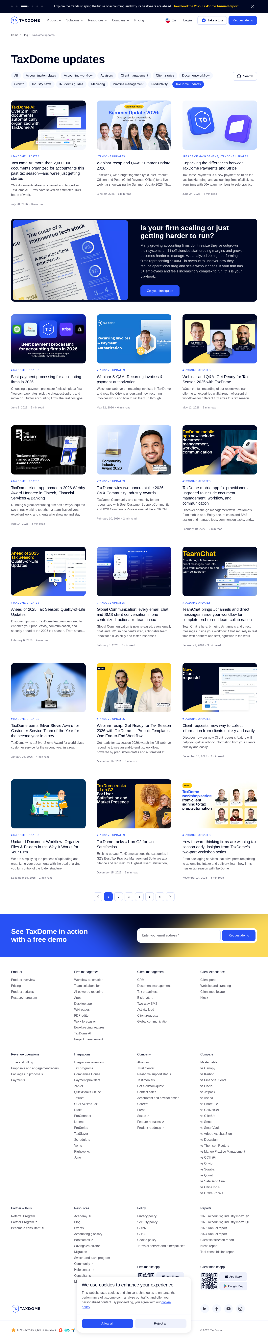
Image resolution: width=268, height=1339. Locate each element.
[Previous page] (98, 896)
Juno (77, 1157)
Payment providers (87, 1080)
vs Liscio (206, 1086)
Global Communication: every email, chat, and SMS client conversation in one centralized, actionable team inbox (133, 614)
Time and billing (22, 1062)
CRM (141, 979)
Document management (154, 985)
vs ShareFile (209, 1104)
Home (15, 34)
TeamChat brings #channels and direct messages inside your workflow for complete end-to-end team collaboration (217, 614)
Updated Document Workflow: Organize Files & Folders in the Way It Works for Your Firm (46, 847)
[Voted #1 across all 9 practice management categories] (12, 6)
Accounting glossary (88, 1234)
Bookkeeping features (89, 1027)
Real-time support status (154, 1074)
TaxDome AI (82, 1033)
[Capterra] (73, 1330)
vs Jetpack (207, 1092)
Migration (80, 1252)
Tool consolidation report (217, 1252)
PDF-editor (81, 1015)
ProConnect (82, 1116)
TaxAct (79, 1098)
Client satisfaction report (217, 1240)
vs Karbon (207, 1074)
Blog (25, 34)
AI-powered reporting (88, 991)
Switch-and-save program (92, 1257)
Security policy (147, 1222)
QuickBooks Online (87, 1092)
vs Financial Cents (213, 1080)
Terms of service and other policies (161, 1246)
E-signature (145, 997)
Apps (78, 997)
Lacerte (79, 1121)
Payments (18, 1080)
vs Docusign (209, 1139)
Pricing (139, 20)
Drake (78, 1110)
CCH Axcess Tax (86, 1104)
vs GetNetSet (209, 1110)
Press (141, 1110)
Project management (88, 1039)
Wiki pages (82, 1009)
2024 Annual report (213, 1234)
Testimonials (146, 1080)
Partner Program (22, 1222)
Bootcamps (82, 1240)
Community (82, 1263)
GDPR (142, 1228)
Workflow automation (88, 979)
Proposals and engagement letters (35, 1068)
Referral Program (23, 1216)
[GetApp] (67, 1330)
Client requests (147, 1015)
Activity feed (145, 1009)
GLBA (141, 1234)
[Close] (252, 6)
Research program (24, 997)
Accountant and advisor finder (158, 1098)
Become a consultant (25, 1228)
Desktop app (83, 1003)
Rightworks (82, 1151)
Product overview (23, 979)
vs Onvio (206, 1163)
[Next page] (170, 896)
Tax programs (83, 1068)
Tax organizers (147, 991)
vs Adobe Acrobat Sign (216, 1133)
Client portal (208, 979)
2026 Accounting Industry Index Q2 (224, 1216)
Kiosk (204, 997)
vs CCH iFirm (209, 1157)
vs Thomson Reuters (214, 1145)
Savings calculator (87, 1246)
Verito (78, 1145)
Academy (80, 1216)
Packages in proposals (27, 1074)
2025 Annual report (213, 1228)
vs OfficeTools (210, 1187)
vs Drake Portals (211, 1193)
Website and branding (215, 985)
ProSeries (81, 1127)
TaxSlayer (81, 1133)
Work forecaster (85, 1021)
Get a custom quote (150, 1086)
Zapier (78, 1086)
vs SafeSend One (212, 1181)
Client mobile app (212, 991)
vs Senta (206, 1121)
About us (143, 1062)
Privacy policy (147, 1216)
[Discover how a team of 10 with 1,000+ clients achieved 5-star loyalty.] (42, 6)
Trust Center (145, 1068)
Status (141, 1116)
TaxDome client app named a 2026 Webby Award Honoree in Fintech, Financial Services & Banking (48, 493)
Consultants (82, 1275)
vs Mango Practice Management (222, 1151)
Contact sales (146, 1092)
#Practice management (200, 156)
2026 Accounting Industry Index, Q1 (225, 1222)
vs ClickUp (207, 1116)
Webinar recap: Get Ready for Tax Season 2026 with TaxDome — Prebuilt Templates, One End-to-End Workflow (134, 730)
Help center (82, 1269)
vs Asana (206, 1098)
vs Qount (206, 1175)
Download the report (216, 6)
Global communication (152, 1021)
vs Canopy (207, 1068)
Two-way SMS (147, 1003)
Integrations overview (89, 1062)
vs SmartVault (210, 1127)
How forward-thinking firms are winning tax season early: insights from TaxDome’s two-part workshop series (219, 847)
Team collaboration (87, 985)
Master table (208, 1062)
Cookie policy (146, 1240)
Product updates (22, 991)
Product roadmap (149, 1127)
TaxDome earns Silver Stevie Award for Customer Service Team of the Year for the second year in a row (45, 730)
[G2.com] (60, 1330)
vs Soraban (208, 1169)
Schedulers (82, 1139)
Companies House (87, 1074)
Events (79, 1228)
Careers (142, 1104)
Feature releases (149, 1121)
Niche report (208, 1246)
